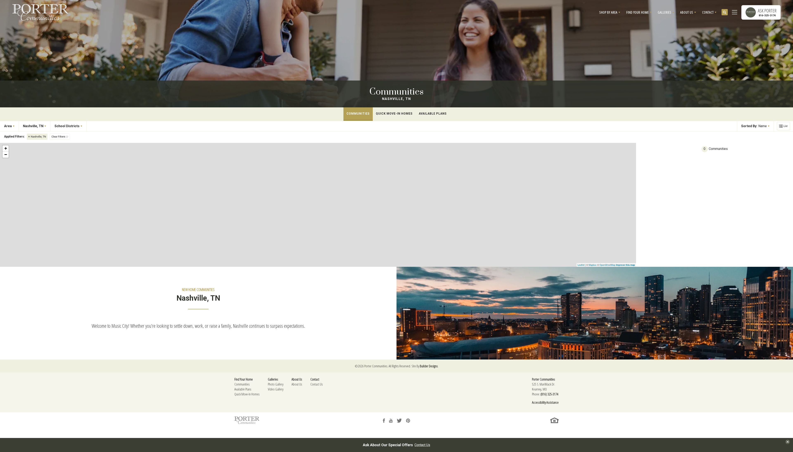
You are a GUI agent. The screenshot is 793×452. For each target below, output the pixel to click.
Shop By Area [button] (608, 12)
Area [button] (8, 126)
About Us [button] (686, 12)
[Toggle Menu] (734, 12)
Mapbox (593, 264)
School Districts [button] (67, 126)
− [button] (5, 154)
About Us (297, 384)
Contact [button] (708, 12)
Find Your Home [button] (637, 12)
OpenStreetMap (607, 264)
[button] (609, 12)
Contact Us (316, 384)
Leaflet (581, 264)
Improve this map (625, 264)
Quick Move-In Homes (394, 113)
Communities (358, 113)
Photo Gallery (275, 384)
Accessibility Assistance (545, 402)
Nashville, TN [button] (33, 126)
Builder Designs (429, 366)
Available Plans (433, 113)
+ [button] (5, 148)
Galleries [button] (664, 12)
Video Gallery (275, 389)
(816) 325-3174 (549, 394)
